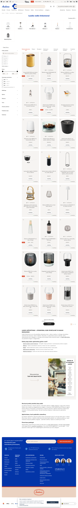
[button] (49, 50)
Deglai (24, 347)
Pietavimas (6, 459)
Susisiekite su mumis (30, 471)
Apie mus (42, 483)
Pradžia (6, 472)
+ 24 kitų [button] (49, 323)
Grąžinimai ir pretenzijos (31, 457)
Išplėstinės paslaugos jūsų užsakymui (31, 460)
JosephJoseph (18, 467)
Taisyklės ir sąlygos (30, 467)
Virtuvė (6, 457)
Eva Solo (17, 473)
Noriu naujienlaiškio (65, 441)
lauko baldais (66, 424)
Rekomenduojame (26, 49)
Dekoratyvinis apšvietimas (29, 349)
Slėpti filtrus (6, 47)
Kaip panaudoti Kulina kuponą (45, 480)
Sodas (5, 466)
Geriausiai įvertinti (56, 49)
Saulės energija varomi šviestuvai (30, 343)
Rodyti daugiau (5, 66)
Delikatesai (6, 461)
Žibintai (25, 345)
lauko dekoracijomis (53, 424)
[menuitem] (3, 10)
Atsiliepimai (42, 457)
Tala (61, 405)
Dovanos (74, 10)
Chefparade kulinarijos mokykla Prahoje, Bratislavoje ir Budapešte (45, 472)
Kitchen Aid (17, 465)
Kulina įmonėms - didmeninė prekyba (46, 468)
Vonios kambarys (8, 468)
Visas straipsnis (69, 394)
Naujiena (68, 10)
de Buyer (17, 471)
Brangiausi (39, 49)
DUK (41, 465)
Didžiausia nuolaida (65, 49)
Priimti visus (52, 502)
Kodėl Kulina (42, 477)
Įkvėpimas (62, 10)
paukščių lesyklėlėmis (37, 426)
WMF (16, 458)
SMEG (16, 463)
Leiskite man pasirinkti (23, 505)
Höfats (53, 405)
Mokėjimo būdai (29, 463)
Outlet (5, 474)
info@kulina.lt (60, 469)
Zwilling (16, 469)
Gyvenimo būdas (8, 470)
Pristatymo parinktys (30, 465)
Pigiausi (33, 49)
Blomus (57, 405)
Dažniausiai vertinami (45, 49)
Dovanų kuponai (43, 459)
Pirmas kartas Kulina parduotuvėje (44, 462)
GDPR (27, 469)
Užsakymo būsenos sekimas (46, 475)
